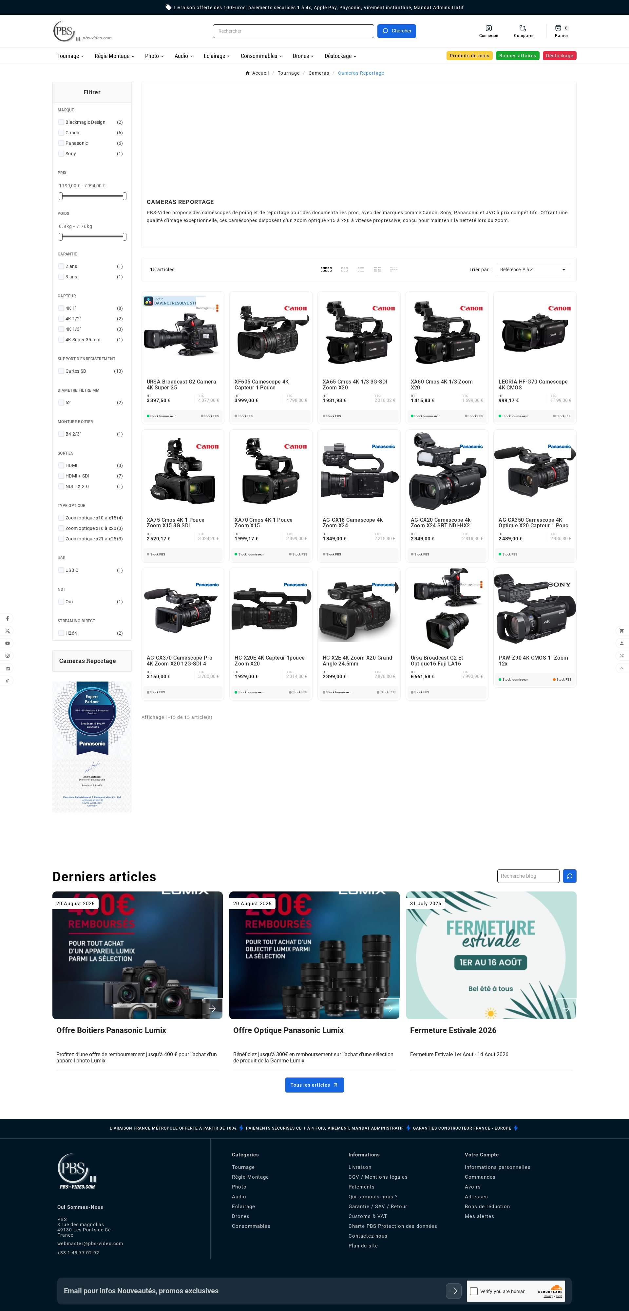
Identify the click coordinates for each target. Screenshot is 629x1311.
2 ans (94, 266)
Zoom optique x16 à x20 (94, 528)
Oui (94, 601)
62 (94, 402)
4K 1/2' (94, 318)
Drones (241, 1216)
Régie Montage (250, 1177)
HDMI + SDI (94, 475)
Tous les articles (310, 1085)
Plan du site (363, 1246)
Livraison (360, 1167)
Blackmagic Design (94, 122)
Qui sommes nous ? (373, 1197)
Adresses (476, 1197)
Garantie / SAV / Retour (378, 1206)
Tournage (243, 1167)
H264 (94, 633)
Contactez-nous (368, 1236)
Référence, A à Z (534, 269)
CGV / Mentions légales (378, 1177)
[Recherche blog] (570, 876)
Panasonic (94, 143)
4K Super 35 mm (94, 339)
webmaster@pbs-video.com (90, 1243)
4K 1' (94, 308)
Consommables (251, 1226)
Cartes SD (94, 371)
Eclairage (243, 1206)
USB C (94, 570)
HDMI (94, 465)
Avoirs (473, 1187)
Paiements (362, 1187)
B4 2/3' (94, 434)
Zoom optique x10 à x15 (94, 517)
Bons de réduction (487, 1206)
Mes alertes (479, 1216)
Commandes (480, 1177)
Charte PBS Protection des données (393, 1226)
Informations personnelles (498, 1167)
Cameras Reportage (87, 661)
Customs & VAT (368, 1216)
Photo (239, 1187)
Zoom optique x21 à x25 (94, 538)
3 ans (94, 276)
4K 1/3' (94, 329)
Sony (94, 153)
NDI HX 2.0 (94, 486)
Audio (239, 1197)
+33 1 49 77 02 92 (78, 1252)
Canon (94, 132)
